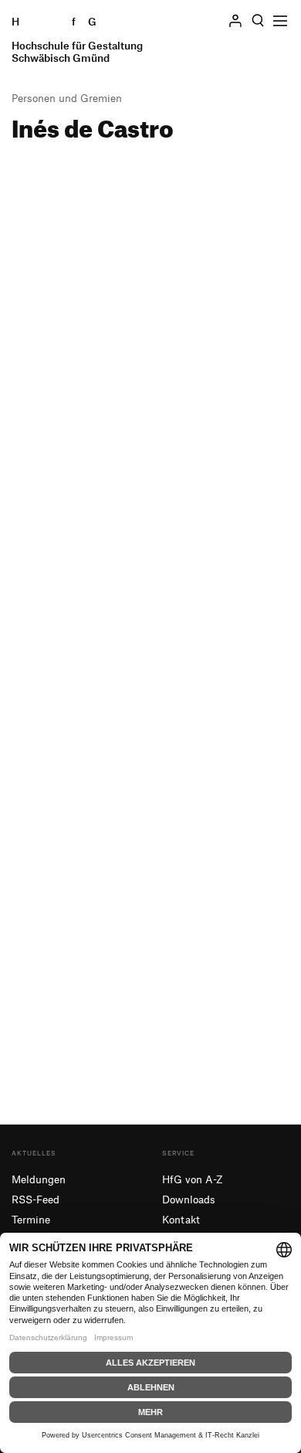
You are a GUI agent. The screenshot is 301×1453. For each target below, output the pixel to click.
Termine (31, 1219)
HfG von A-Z (192, 1179)
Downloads (188, 1199)
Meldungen (39, 1179)
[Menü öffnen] (280, 21)
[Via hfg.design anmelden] (235, 20)
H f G (77, 39)
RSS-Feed (35, 1199)
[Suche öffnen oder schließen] (258, 21)
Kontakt (181, 1219)
